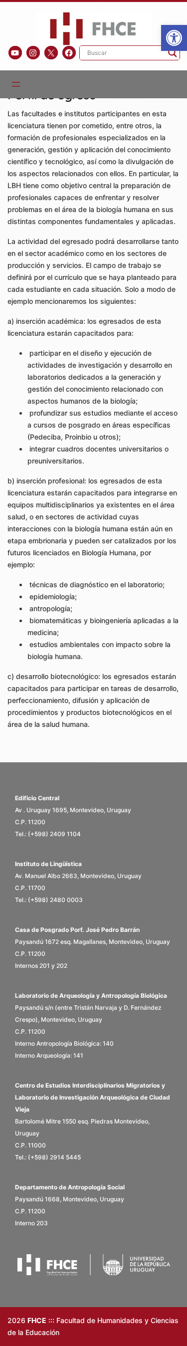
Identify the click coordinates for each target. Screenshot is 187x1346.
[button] (174, 38)
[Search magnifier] (173, 53)
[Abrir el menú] (16, 84)
